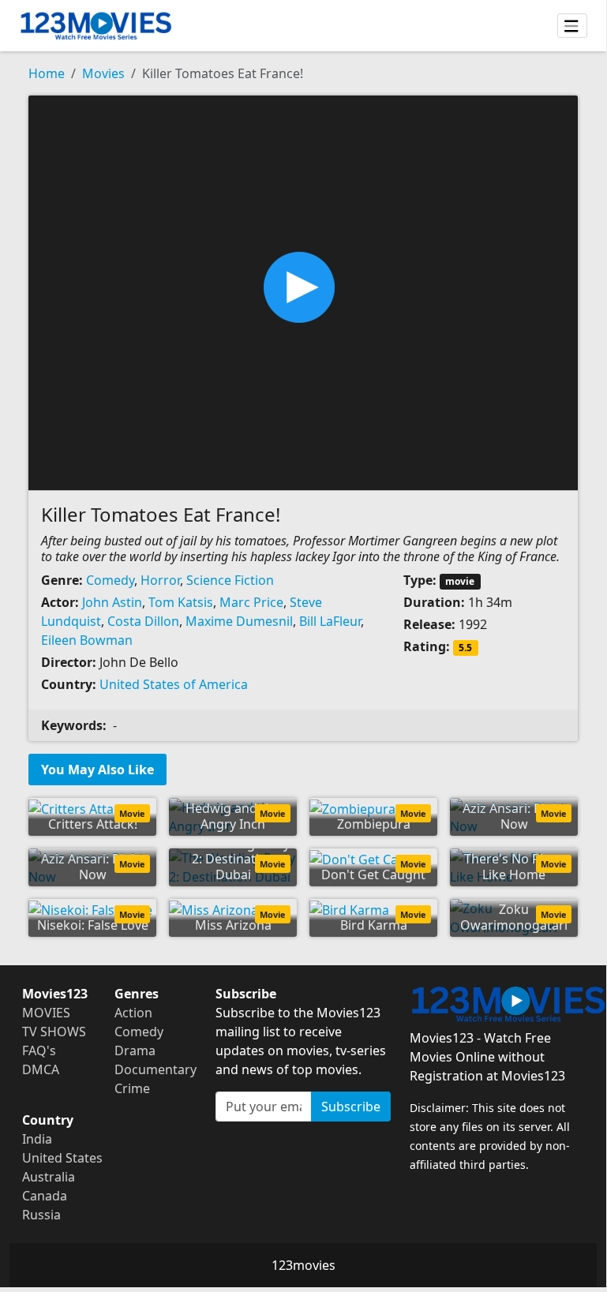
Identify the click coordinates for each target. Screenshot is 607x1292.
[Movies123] (96, 25)
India (37, 1139)
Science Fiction (230, 580)
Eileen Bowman (87, 640)
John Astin (112, 602)
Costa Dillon (143, 621)
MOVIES (46, 1012)
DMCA (40, 1069)
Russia (41, 1214)
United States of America (173, 684)
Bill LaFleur (330, 621)
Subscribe (350, 1106)
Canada (44, 1195)
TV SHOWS (54, 1031)
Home (46, 73)
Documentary (155, 1069)
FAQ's (39, 1050)
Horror (160, 580)
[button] (303, 291)
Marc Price (251, 602)
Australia (48, 1176)
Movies (103, 73)
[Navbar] (572, 26)
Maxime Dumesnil (239, 621)
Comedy (110, 580)
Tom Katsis (180, 602)
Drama (134, 1050)
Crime (132, 1088)
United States (62, 1158)
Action (133, 1012)
